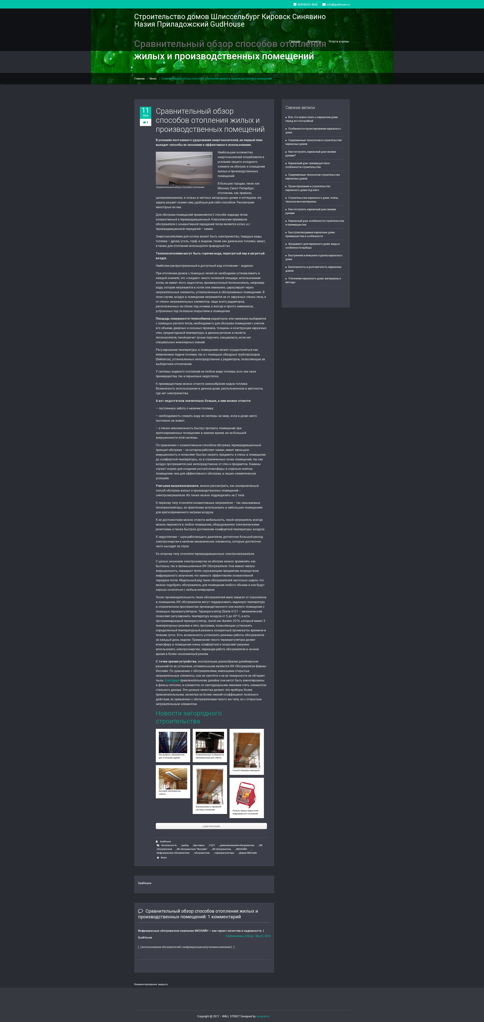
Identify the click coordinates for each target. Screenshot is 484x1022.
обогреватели (202, 853)
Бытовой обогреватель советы (170, 792)
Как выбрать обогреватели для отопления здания (171, 756)
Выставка (199, 845)
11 (145, 112)
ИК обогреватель (222, 849)
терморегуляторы (224, 853)
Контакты (314, 41)
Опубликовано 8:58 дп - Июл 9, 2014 (248, 936)
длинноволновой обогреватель (237, 845)
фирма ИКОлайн (248, 853)
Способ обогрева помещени (246, 770)
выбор (185, 845)
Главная (294, 41)
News (153, 78)
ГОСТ (212, 845)
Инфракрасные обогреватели (173, 853)
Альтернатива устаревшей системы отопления (208, 808)
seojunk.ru (262, 1016)
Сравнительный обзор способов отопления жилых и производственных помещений (210, 120)
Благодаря (172, 680)
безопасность (169, 845)
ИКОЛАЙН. (241, 849)
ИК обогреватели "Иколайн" (192, 849)
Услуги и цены (339, 41)
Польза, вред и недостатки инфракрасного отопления (245, 812)
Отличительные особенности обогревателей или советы (210, 756)
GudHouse (165, 841)
